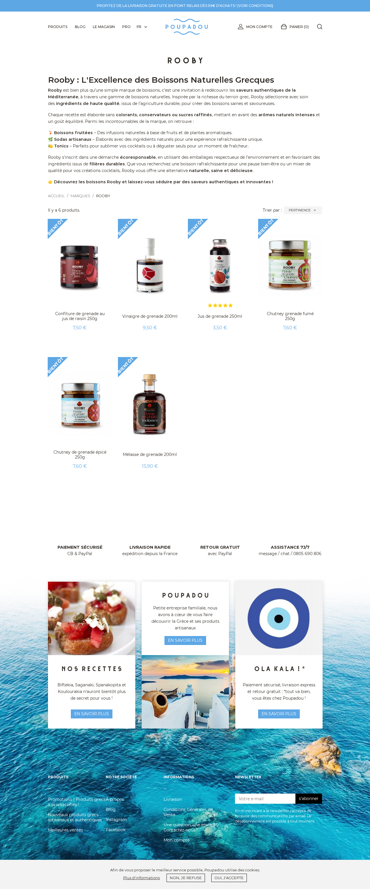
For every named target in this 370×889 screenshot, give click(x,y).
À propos (115, 799)
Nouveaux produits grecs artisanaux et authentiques (75, 817)
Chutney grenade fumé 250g (290, 316)
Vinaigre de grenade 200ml (149, 316)
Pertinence (303, 210)
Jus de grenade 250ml (220, 316)
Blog (111, 809)
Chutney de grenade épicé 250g (79, 455)
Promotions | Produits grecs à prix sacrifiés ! (77, 802)
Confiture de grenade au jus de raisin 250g (80, 316)
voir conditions (255, 5)
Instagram (116, 819)
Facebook (115, 829)
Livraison (173, 799)
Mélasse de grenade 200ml (150, 454)
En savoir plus (279, 713)
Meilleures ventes (65, 830)
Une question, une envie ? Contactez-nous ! (189, 827)
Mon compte (259, 27)
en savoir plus (91, 713)
